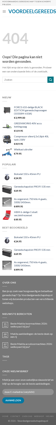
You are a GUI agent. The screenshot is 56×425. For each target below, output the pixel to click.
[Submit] (50, 80)
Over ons (27, 416)
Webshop (39, 416)
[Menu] (4, 11)
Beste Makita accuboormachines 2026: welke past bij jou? (31, 345)
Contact (15, 416)
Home (5, 416)
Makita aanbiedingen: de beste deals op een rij (31, 335)
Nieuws (50, 416)
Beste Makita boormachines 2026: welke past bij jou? (28, 325)
